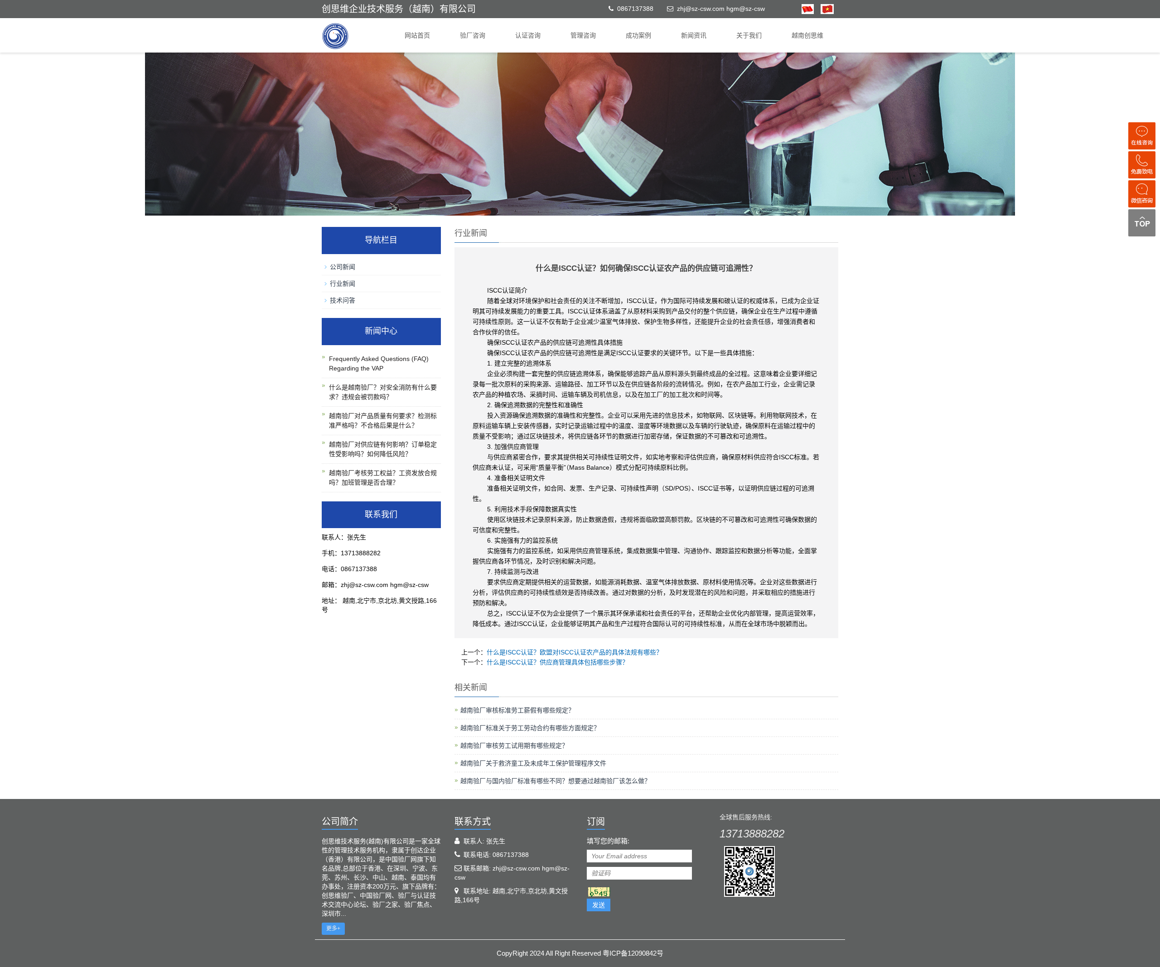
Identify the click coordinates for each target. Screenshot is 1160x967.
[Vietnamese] (824, 8)
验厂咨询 (472, 35)
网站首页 (417, 35)
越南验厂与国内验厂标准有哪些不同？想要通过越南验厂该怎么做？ (555, 780)
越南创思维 (807, 35)
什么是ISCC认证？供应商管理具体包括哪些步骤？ (557, 662)
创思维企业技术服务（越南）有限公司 (399, 9)
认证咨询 (528, 35)
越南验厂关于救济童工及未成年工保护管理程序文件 (533, 763)
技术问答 (342, 300)
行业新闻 (342, 283)
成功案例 (638, 35)
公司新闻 (342, 266)
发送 (598, 905)
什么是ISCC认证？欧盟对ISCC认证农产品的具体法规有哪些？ (574, 652)
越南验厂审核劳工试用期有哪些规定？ (514, 745)
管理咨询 (583, 35)
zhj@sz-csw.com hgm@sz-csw (721, 8)
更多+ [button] (333, 928)
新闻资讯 (693, 35)
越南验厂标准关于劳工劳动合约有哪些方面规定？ (530, 727)
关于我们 (749, 35)
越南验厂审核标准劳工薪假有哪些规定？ (517, 710)
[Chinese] (808, 8)
